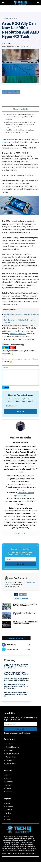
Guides (8, 820)
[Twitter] (14, 98)
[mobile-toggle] (3, 2)
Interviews (9, 806)
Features (9, 810)
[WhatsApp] (18, 98)
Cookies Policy (11, 763)
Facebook (9, 782)
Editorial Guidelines (12, 747)
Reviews (8, 813)
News (8, 803)
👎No (12, 347)
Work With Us (11, 757)
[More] (27, 98)
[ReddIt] (23, 98)
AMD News (23, 594)
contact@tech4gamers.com (21, 733)
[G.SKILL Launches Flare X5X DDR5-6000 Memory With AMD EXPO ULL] (6, 624)
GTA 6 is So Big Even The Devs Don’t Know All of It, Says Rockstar (16, 673)
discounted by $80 (18, 333)
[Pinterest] (19, 533)
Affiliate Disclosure (12, 754)
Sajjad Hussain (9, 44)
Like (29, 645)
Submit (6, 388)
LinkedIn (9, 785)
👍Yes (5, 347)
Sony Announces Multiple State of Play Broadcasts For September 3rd (16, 694)
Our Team (9, 750)
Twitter (8, 788)
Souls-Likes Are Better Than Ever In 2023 (18, 325)
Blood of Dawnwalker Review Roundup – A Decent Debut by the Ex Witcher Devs (16, 686)
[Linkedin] (16, 533)
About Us (9, 744)
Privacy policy (10, 760)
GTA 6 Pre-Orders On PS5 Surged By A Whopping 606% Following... (25, 604)
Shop (7, 775)
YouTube (9, 792)
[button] (38, 2)
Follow (28, 649)
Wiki (7, 816)
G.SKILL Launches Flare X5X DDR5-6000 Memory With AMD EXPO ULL (25, 622)
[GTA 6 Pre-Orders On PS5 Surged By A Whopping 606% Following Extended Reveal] (6, 606)
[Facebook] (10, 98)
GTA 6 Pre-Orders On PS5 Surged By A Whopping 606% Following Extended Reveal (16, 666)
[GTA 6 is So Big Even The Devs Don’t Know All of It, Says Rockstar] (6, 615)
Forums (8, 778)
